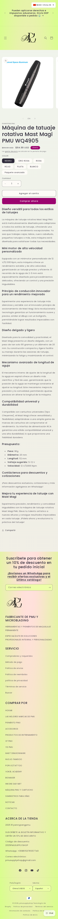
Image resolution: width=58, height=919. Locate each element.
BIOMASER (10, 777)
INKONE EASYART (13, 783)
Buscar (8, 692)
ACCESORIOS (11, 728)
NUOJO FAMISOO (13, 759)
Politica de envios (14, 668)
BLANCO (34, 166)
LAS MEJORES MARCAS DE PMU (20, 716)
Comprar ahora (29, 201)
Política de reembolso (42, 911)
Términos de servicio (16, 686)
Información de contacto (19, 911)
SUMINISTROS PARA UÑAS (17, 796)
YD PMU (9, 747)
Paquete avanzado (15, 172)
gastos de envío (11, 151)
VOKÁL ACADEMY (13, 771)
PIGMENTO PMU (12, 722)
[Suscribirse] (49, 587)
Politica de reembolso (16, 674)
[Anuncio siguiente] (53, 13)
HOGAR (8, 710)
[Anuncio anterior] (5, 13)
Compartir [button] (10, 530)
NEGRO (8, 160)
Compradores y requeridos (19, 656)
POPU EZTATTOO (13, 765)
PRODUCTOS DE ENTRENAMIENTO (21, 735)
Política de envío (30, 915)
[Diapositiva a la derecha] (35, 119)
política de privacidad (16, 680)
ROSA (39, 160)
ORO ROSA (23, 160)
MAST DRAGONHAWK (15, 753)
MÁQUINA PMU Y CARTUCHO (19, 790)
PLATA (20, 166)
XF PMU (9, 741)
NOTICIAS (10, 802)
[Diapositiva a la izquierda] (23, 119)
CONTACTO (11, 808)
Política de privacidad (22, 906)
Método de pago (13, 662)
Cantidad (6, 178)
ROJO (8, 166)
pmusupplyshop (26, 903)
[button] (5, 38)
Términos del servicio (44, 906)
